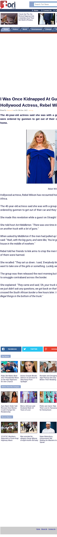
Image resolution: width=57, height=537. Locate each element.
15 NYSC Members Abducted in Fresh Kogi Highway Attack (10, 438)
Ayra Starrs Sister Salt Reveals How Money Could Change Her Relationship (9, 409)
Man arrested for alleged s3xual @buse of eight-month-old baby (29, 438)
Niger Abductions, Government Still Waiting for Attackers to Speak (48, 439)
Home (36, 10)
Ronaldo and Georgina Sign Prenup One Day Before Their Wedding (48, 378)
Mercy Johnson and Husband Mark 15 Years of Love (27, 408)
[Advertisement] (28, 63)
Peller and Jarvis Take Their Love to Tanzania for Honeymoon (48, 408)
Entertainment (37, 29)
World (25, 29)
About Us (44, 529)
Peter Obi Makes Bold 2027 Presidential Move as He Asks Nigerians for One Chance (10, 379)
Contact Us (47, 10)
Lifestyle (48, 29)
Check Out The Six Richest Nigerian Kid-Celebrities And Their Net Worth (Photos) (26, 17)
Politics (15, 29)
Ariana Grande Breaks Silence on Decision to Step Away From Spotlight (28, 379)
